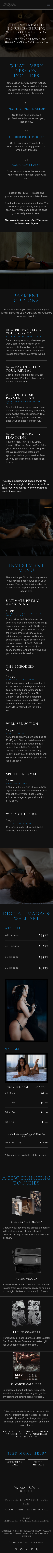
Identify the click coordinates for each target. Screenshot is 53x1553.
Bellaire (8, 1534)
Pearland (47, 1531)
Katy (38, 1531)
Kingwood (26, 1536)
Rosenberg (6, 1531)
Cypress (17, 1534)
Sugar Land (29, 1531)
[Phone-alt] (37, 1549)
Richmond (17, 1531)
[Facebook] (21, 1549)
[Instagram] (16, 1549)
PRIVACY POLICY (37, 1542)
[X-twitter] (26, 1549)
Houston (27, 1534)
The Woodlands (41, 1534)
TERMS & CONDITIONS (18, 1542)
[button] (48, 4)
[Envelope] (32, 1549)
